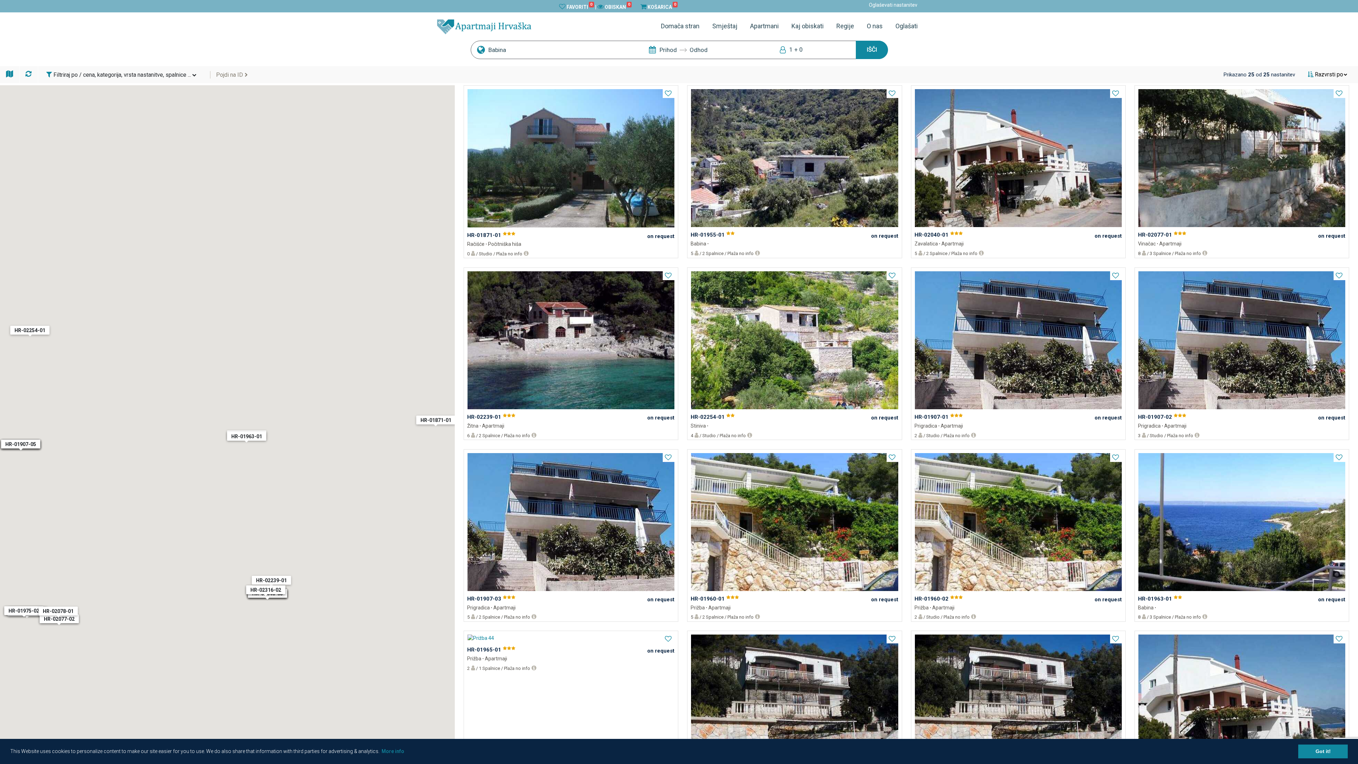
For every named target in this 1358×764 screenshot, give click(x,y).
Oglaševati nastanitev (893, 5)
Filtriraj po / (121, 74)
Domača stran (680, 26)
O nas (875, 26)
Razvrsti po (1328, 74)
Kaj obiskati (807, 26)
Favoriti (579, 7)
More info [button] (393, 751)
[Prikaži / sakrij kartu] (10, 73)
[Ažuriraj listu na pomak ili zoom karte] (29, 73)
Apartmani (764, 26)
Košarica (662, 7)
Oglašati (906, 26)
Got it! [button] (1323, 751)
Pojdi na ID (229, 74)
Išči (872, 49)
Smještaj (724, 26)
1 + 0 (796, 49)
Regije (845, 26)
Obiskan (617, 7)
